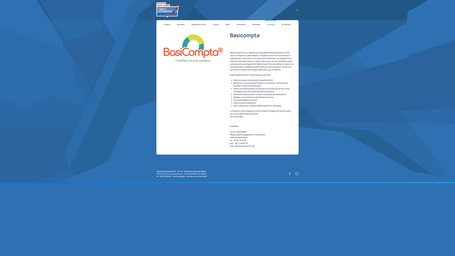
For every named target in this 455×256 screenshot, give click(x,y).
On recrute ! (286, 24)
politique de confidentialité (197, 176)
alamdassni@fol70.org (245, 146)
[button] (297, 10)
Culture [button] (216, 24)
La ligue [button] (167, 24)
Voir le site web (236, 116)
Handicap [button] (256, 24)
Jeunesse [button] (180, 24)
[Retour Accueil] (167, 10)
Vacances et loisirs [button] (198, 24)
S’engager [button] (271, 24)
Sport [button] (228, 24)
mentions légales (179, 176)
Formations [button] (241, 24)
